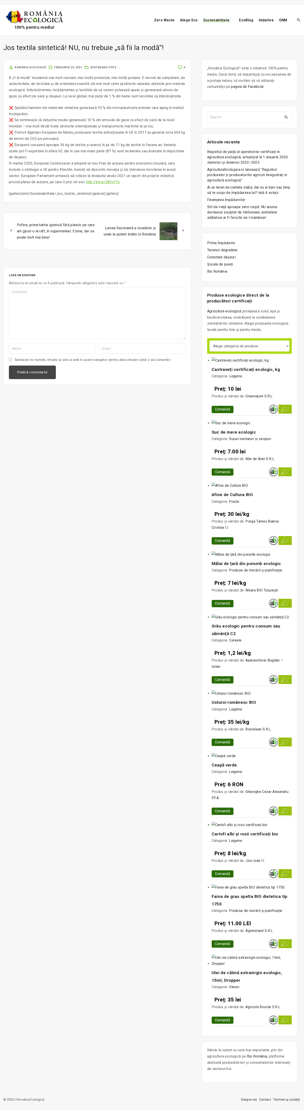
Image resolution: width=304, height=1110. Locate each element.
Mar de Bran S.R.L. (260, 459)
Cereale (235, 640)
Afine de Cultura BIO (232, 494)
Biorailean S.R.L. (258, 729)
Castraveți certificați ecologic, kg (246, 369)
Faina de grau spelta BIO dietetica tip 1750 (250, 900)
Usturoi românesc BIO (234, 702)
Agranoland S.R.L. (259, 931)
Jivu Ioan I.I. (255, 861)
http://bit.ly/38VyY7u (103, 182)
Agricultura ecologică (224, 311)
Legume (235, 376)
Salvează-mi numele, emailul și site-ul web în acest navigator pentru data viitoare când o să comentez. (93, 360)
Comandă (222, 409)
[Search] (286, 117)
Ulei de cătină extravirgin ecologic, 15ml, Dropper (247, 976)
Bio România (257, 1056)
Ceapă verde (224, 765)
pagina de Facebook (247, 86)
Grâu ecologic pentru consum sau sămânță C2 (246, 629)
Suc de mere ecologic (234, 432)
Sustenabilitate (103, 67)
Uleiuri (234, 987)
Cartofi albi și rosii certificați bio (245, 834)
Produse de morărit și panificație (255, 570)
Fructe (234, 501)
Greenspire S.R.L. (259, 396)
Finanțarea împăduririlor (226, 200)
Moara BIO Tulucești (261, 590)
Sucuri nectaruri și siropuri (250, 439)
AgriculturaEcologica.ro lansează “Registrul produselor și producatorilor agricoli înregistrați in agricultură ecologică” (247, 174)
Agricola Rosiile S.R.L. (263, 1007)
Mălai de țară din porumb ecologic (246, 563)
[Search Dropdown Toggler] (299, 20)
